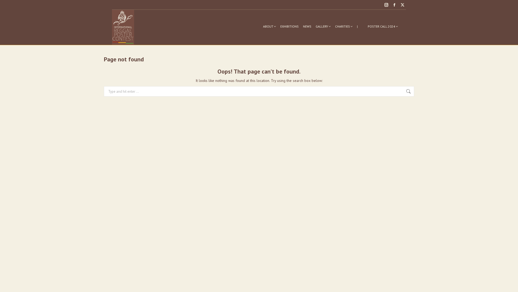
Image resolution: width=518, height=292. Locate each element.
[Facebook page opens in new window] (394, 4)
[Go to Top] (510, 283)
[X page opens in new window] (402, 4)
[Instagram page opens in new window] (386, 4)
